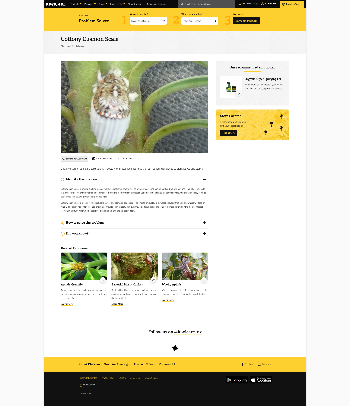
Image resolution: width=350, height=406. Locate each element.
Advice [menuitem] (102, 3)
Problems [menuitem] (88, 3)
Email (104, 158)
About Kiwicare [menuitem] (135, 3)
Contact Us (135, 377)
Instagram (266, 364)
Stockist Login (151, 377)
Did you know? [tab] (76, 233)
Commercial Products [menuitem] (156, 3)
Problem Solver (294, 4)
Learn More (67, 304)
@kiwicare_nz (188, 332)
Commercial (167, 364)
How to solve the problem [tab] (84, 222)
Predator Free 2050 (116, 364)
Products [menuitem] (75, 3)
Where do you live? (139, 14)
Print (127, 158)
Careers (122, 377)
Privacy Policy (107, 377)
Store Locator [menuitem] (116, 3)
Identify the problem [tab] (81, 179)
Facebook (249, 364)
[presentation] (134, 196)
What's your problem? (191, 14)
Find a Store (228, 132)
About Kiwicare (89, 364)
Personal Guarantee (88, 377)
